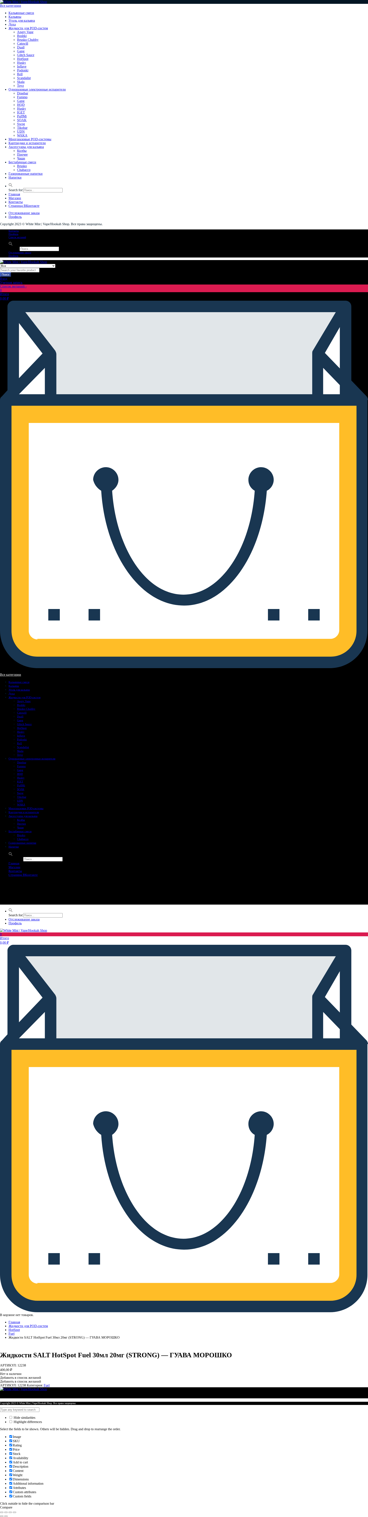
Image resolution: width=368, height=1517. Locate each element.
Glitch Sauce (25, 55)
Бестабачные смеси (22, 162)
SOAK (22, 120)
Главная (14, 194)
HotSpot (22, 59)
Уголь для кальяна (22, 20)
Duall (20, 47)
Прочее (22, 154)
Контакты (16, 202)
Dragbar (22, 93)
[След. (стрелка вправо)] (6, 1516)
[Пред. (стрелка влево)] (1, 1516)
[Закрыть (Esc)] (1, 1512)
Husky (21, 62)
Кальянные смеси (21, 13)
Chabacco (23, 170)
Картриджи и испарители (27, 143)
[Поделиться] (6, 1512)
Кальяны (15, 16)
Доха (12, 24)
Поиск (5, 274)
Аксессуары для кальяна (26, 147)
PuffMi (22, 116)
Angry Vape (25, 32)
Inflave (21, 66)
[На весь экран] (10, 1512)
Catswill (22, 43)
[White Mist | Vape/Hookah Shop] (23, 2)
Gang (20, 51)
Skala (20, 82)
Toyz (20, 85)
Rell (20, 74)
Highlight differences (27, 1422)
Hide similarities (24, 1417)
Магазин (15, 198)
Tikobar (22, 128)
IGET (21, 112)
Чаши (21, 158)
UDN (21, 131)
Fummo (22, 97)
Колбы (22, 150)
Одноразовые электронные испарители (37, 89)
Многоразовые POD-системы (30, 139)
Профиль (15, 217)
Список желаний (17, 237)
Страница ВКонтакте (24, 206)
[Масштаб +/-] (14, 1512)
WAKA (22, 135)
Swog (21, 124)
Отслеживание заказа (24, 213)
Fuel (11, 1333)
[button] (11, 186)
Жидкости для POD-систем (28, 28)
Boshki (22, 36)
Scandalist (24, 78)
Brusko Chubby (28, 39)
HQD (21, 105)
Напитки (15, 177)
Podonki (22, 70)
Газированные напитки (26, 173)
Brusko (22, 166)
